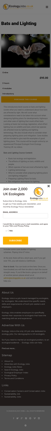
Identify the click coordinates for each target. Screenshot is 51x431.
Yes (11, 231)
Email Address (10, 212)
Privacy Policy (23, 226)
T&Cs (11, 226)
